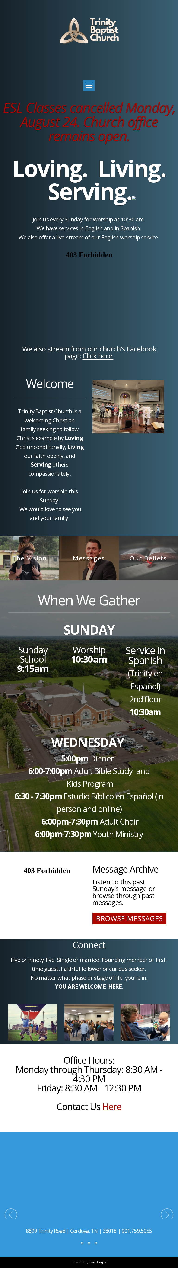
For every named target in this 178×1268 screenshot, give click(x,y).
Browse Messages (129, 918)
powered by (89, 1262)
